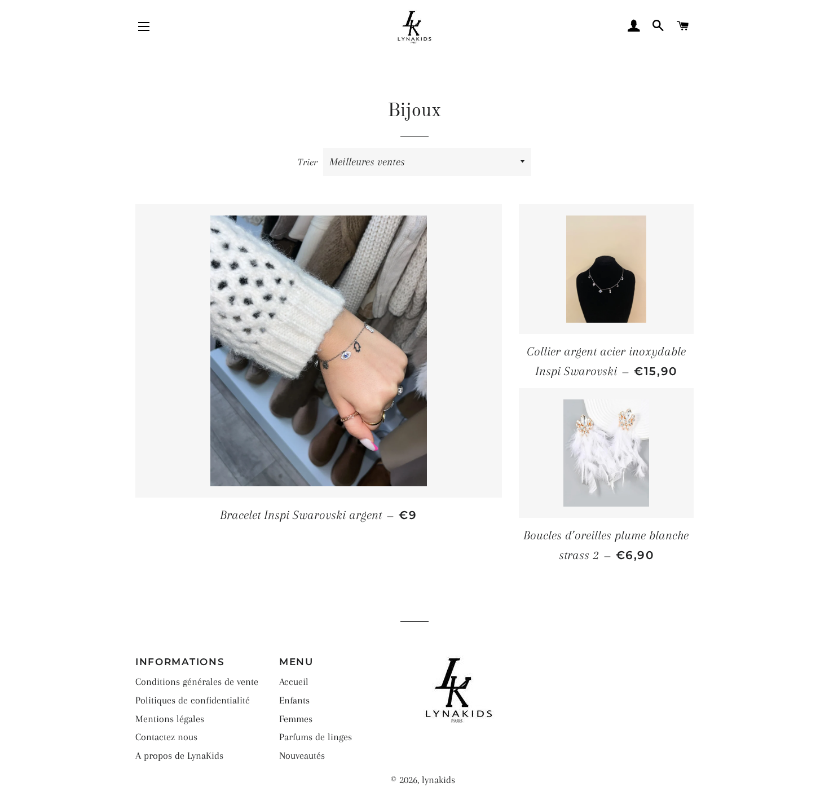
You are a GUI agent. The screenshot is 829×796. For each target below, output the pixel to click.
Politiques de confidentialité (192, 700)
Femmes (295, 718)
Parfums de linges (315, 736)
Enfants (294, 700)
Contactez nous (166, 736)
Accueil (293, 681)
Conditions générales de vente (196, 681)
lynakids (438, 779)
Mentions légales (169, 718)
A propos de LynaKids (179, 755)
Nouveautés (302, 755)
